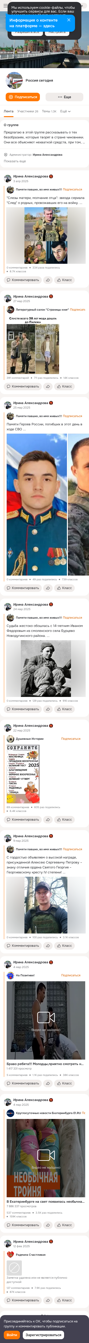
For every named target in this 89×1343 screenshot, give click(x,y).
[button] (23, 97)
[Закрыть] (68, 20)
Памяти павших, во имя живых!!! (39, 189)
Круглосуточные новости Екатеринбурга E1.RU (48, 1113)
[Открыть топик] (44, 1272)
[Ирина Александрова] (7, 178)
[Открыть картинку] (37, 505)
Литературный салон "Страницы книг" (42, 310)
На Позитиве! (25, 975)
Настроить (57, 32)
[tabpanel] (44, 739)
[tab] (9, 111)
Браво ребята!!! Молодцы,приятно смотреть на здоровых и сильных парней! (46, 1064)
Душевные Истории (29, 739)
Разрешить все (27, 32)
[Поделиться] (48, 280)
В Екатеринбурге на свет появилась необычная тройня (46, 1201)
